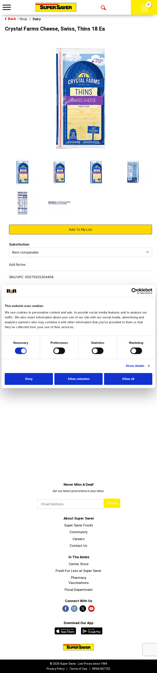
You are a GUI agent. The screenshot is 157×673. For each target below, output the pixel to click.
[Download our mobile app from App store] (65, 630)
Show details (135, 365)
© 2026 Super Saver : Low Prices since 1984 (78, 663)
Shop (23, 19)
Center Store (79, 564)
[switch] (59, 351)
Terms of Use (78, 668)
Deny (29, 379)
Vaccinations (78, 583)
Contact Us (78, 546)
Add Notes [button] (17, 265)
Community (78, 532)
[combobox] (80, 252)
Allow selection (79, 379)
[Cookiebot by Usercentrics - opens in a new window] (134, 291)
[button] (22, 172)
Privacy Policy (56, 668)
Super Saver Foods (78, 525)
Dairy (37, 19)
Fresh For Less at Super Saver (78, 571)
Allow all (128, 379)
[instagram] (74, 610)
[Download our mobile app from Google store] (91, 630)
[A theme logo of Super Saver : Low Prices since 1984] (55, 7)
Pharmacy (78, 578)
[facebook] (65, 610)
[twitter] (83, 610)
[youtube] (91, 610)
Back (11, 19)
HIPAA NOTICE (101, 668)
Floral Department (79, 590)
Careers (79, 539)
